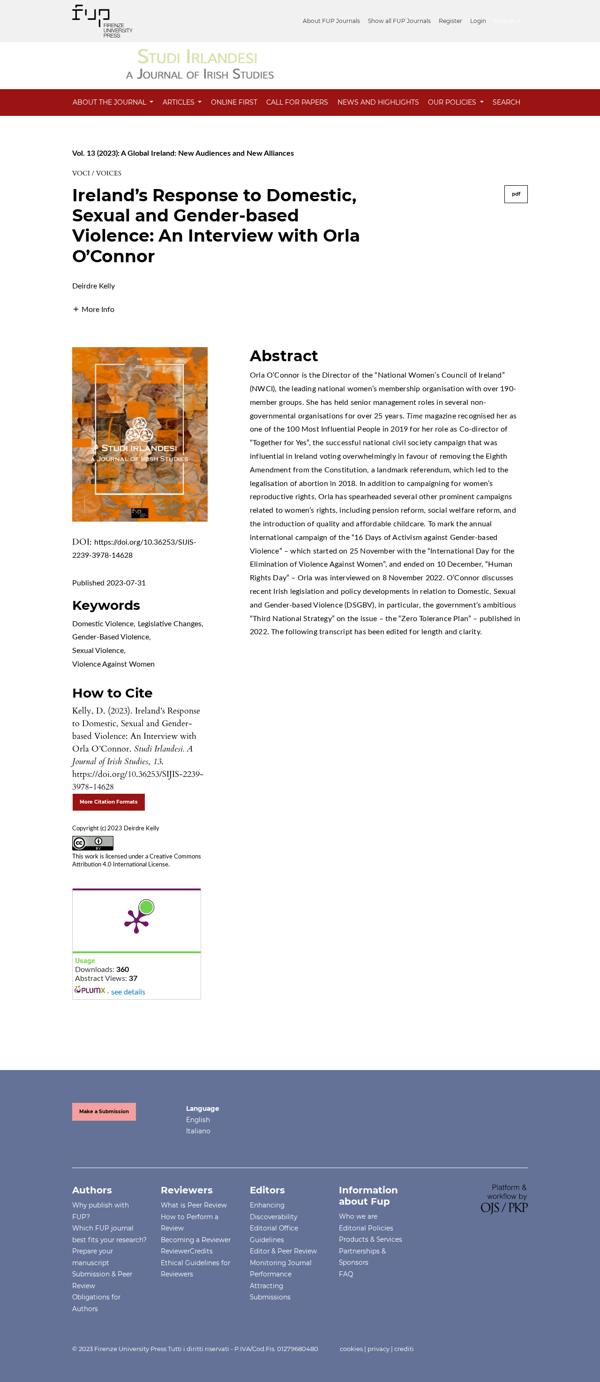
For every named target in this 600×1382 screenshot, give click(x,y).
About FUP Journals (331, 20)
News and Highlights (378, 102)
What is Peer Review (194, 1205)
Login (478, 20)
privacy (379, 1348)
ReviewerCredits (187, 1251)
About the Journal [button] (110, 102)
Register (450, 20)
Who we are (358, 1216)
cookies (351, 1348)
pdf (516, 194)
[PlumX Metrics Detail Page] (136, 921)
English (198, 1120)
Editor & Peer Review (283, 1251)
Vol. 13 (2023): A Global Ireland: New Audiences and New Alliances (183, 153)
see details (128, 992)
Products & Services (370, 1239)
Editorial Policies (366, 1228)
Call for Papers (297, 102)
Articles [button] (179, 102)
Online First (234, 102)
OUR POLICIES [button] (453, 102)
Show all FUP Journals (399, 20)
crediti (404, 1348)
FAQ (346, 1274)
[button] (93, 309)
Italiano (198, 1131)
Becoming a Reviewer (196, 1240)
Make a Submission (104, 1112)
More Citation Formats (109, 802)
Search (506, 102)
